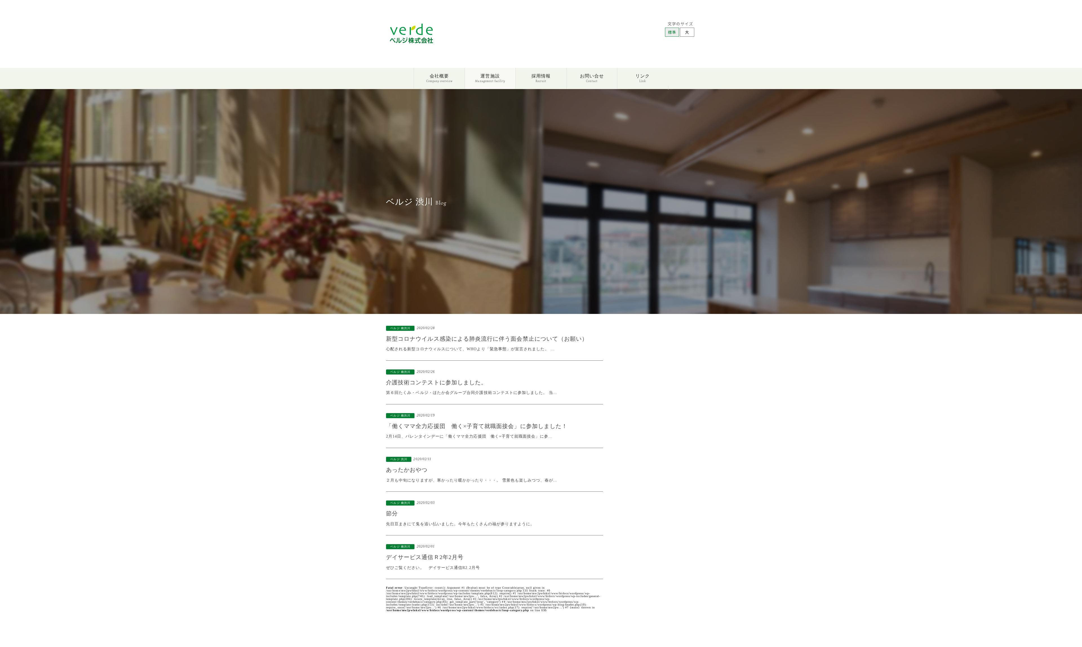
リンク (642, 78)
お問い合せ (592, 78)
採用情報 (541, 78)
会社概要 (439, 78)
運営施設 (490, 78)
